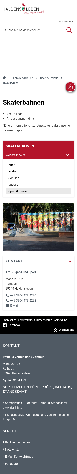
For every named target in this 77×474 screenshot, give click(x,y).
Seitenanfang (66, 329)
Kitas (11, 165)
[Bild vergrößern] (38, 227)
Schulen (13, 178)
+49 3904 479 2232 (23, 300)
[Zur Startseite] (38, 8)
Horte (12, 171)
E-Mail (12, 305)
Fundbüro (11, 464)
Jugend (13, 184)
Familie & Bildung (23, 77)
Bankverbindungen (17, 442)
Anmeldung (60, 319)
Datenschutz (44, 319)
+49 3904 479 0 (17, 380)
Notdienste (12, 449)
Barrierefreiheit (26, 319)
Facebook (14, 325)
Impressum (9, 319)
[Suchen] (69, 30)
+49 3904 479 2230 (23, 295)
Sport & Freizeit (49, 77)
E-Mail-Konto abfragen (20, 456)
